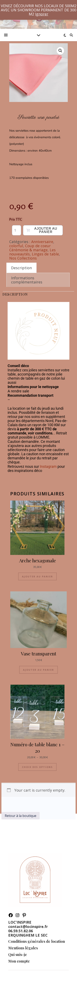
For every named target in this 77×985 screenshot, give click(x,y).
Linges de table (45, 254)
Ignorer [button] (41, 14)
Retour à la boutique (20, 815)
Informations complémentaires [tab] (26, 279)
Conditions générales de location (36, 941)
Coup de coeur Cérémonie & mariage (30, 247)
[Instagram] (17, 916)
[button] (60, 50)
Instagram (48, 466)
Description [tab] (21, 267)
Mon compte (19, 961)
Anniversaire (42, 241)
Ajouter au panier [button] (37, 576)
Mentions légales (23, 947)
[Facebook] (10, 916)
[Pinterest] (24, 916)
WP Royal (49, 977)
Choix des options (37, 767)
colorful (16, 245)
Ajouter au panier (45, 230)
